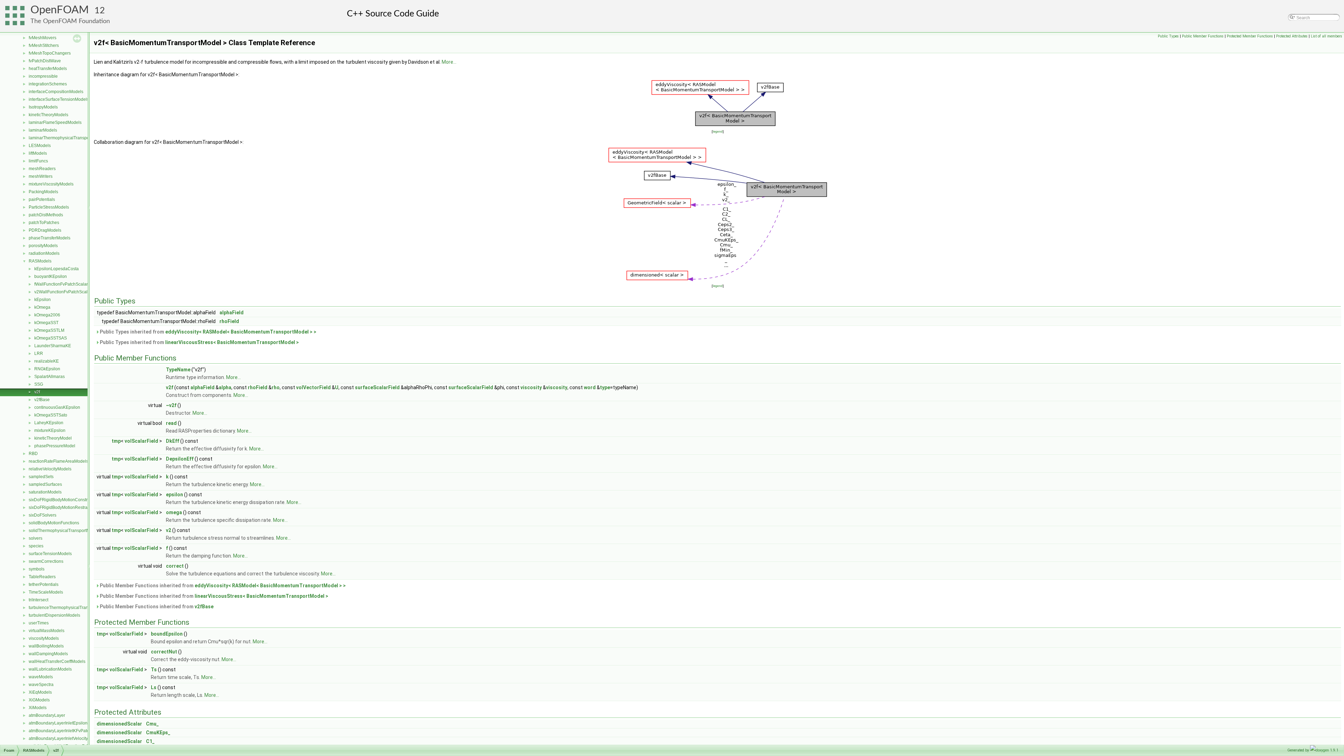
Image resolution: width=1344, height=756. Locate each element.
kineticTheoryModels (48, 114)
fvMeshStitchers (44, 45)
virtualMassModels (46, 630)
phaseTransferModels (49, 238)
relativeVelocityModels (50, 469)
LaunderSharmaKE (52, 345)
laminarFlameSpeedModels (55, 122)
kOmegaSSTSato (50, 415)
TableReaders (42, 576)
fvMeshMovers (42, 37)
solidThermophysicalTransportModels (64, 530)
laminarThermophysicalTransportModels (67, 137)
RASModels (40, 261)
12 (99, 10)
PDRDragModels (45, 230)
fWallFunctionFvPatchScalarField (65, 284)
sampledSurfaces (45, 484)
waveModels (41, 676)
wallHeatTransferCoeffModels (57, 661)
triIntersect (38, 599)
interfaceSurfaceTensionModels (59, 99)
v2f (37, 392)
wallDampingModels (48, 653)
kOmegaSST (46, 322)
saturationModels (45, 492)
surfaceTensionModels (50, 553)
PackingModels (43, 191)
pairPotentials (42, 199)
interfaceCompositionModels (56, 91)
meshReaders (42, 168)
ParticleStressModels (49, 207)
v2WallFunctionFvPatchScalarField (67, 291)
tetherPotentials (43, 584)
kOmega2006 (47, 315)
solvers (35, 538)
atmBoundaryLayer (47, 715)
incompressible (43, 76)
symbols (36, 569)
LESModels (40, 145)
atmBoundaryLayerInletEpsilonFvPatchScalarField (77, 723)
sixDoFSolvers (42, 515)
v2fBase (42, 399)
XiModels (38, 707)
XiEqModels (40, 692)
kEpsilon (42, 299)
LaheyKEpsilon (48, 422)
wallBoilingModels (46, 646)
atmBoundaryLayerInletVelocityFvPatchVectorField (77, 738)
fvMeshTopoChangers (50, 53)
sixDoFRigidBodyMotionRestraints (61, 507)
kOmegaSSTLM (49, 330)
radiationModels (44, 253)
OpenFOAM (59, 10)
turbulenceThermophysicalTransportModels (70, 607)
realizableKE (46, 361)
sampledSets (41, 476)
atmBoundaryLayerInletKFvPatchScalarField (71, 730)
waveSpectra (41, 684)
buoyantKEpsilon (50, 276)
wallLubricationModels (50, 669)
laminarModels (43, 130)
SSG (38, 384)
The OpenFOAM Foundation (70, 21)
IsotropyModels (43, 107)
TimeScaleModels (46, 592)
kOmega (42, 307)
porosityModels (43, 245)
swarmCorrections (46, 561)
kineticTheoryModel (53, 438)
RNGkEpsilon (47, 368)
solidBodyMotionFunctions (54, 522)
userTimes (39, 623)
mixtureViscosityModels (51, 184)
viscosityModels (44, 638)
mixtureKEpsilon (49, 430)
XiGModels (39, 700)
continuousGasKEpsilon (57, 407)
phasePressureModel (54, 445)
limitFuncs (38, 161)
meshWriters (40, 176)
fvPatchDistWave (45, 60)
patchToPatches (44, 222)
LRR (38, 353)
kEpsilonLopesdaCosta (56, 268)
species (36, 546)
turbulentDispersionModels (54, 615)
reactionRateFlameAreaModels (58, 461)
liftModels (38, 153)
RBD (33, 453)
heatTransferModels (48, 68)
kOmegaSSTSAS (50, 338)
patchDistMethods (46, 214)
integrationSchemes (48, 84)
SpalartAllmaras (49, 376)
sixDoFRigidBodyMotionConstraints (63, 499)
